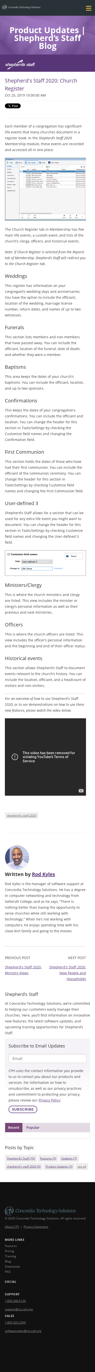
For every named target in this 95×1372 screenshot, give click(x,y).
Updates (69, 1158)
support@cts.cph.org (19, 1309)
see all (81, 1166)
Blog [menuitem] (8, 1261)
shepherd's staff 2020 (21, 815)
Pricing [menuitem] (9, 1251)
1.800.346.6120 (15, 1301)
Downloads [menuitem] (12, 1266)
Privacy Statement (36, 1227)
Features (48, 1158)
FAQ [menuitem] (7, 1272)
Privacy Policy (49, 1100)
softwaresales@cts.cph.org (23, 1331)
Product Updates (59, 1166)
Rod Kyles (43, 874)
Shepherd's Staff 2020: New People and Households (67, 973)
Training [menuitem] (10, 1256)
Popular (32, 1127)
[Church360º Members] (47, 65)
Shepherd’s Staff (21, 1158)
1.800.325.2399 (15, 1322)
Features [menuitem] (11, 1246)
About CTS (12, 1227)
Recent (13, 1127)
